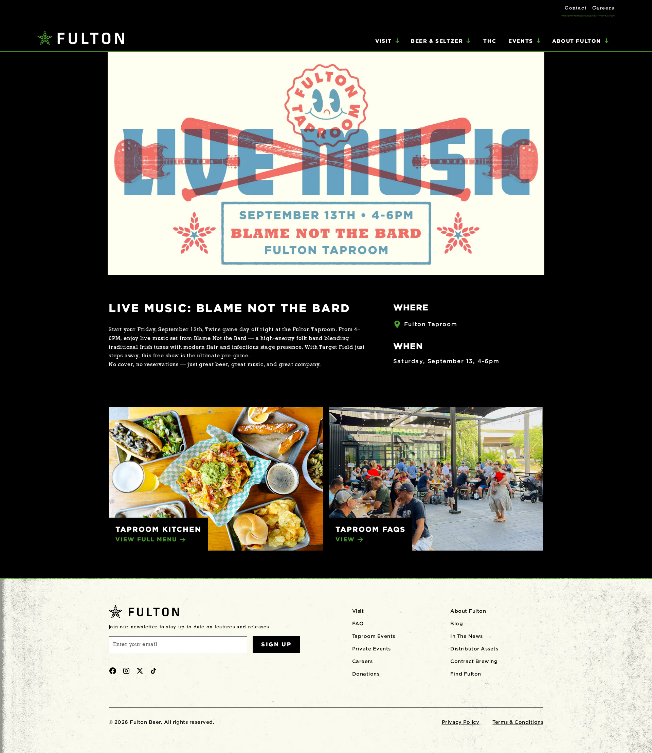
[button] (387, 41)
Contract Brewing (473, 661)
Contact (575, 8)
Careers (603, 8)
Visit (358, 611)
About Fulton (468, 611)
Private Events (371, 648)
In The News (466, 636)
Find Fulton (465, 674)
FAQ (357, 623)
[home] (80, 39)
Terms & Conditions (517, 722)
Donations (365, 674)
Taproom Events (373, 636)
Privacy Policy (460, 722)
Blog (456, 623)
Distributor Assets (474, 648)
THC (489, 41)
